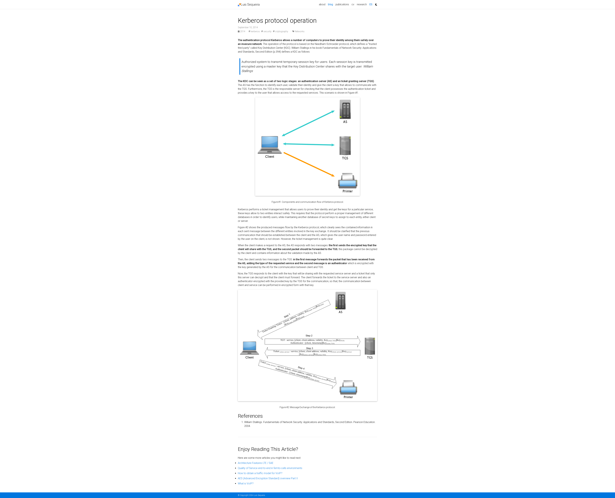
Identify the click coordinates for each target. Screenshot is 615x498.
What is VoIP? (246, 483)
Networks (299, 31)
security (267, 31)
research (362, 4)
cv (353, 4)
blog (331, 4)
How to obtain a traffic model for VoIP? (260, 473)
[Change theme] (375, 3)
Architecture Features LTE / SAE (255, 463)
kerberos (255, 31)
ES (370, 4)
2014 (243, 31)
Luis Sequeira (250, 4)
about (322, 4)
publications (342, 4)
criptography (281, 31)
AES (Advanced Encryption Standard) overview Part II (268, 478)
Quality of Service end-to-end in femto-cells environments (270, 468)
